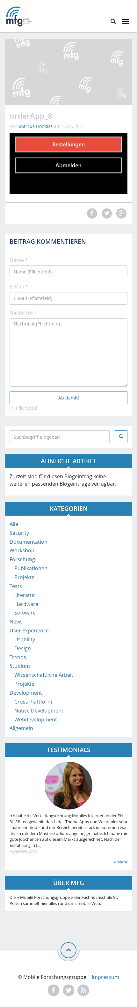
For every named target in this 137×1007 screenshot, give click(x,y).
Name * (19, 260)
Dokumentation (28, 541)
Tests (16, 586)
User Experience (29, 630)
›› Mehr (120, 862)
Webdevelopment (35, 719)
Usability (24, 639)
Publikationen (30, 568)
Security (19, 532)
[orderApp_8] (68, 163)
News (16, 621)
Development (26, 692)
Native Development (38, 710)
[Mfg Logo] (19, 16)
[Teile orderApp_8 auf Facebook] (91, 213)
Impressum (105, 977)
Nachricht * (23, 313)
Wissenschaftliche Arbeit (43, 674)
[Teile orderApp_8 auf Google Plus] (120, 213)
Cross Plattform (33, 701)
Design (22, 648)
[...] (38, 845)
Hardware (26, 604)
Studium (20, 665)
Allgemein (21, 728)
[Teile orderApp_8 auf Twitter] (105, 213)
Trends (18, 657)
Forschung (22, 559)
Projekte (24, 577)
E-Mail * (19, 286)
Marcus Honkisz (36, 126)
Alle (14, 523)
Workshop (22, 550)
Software (25, 612)
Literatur (24, 595)
